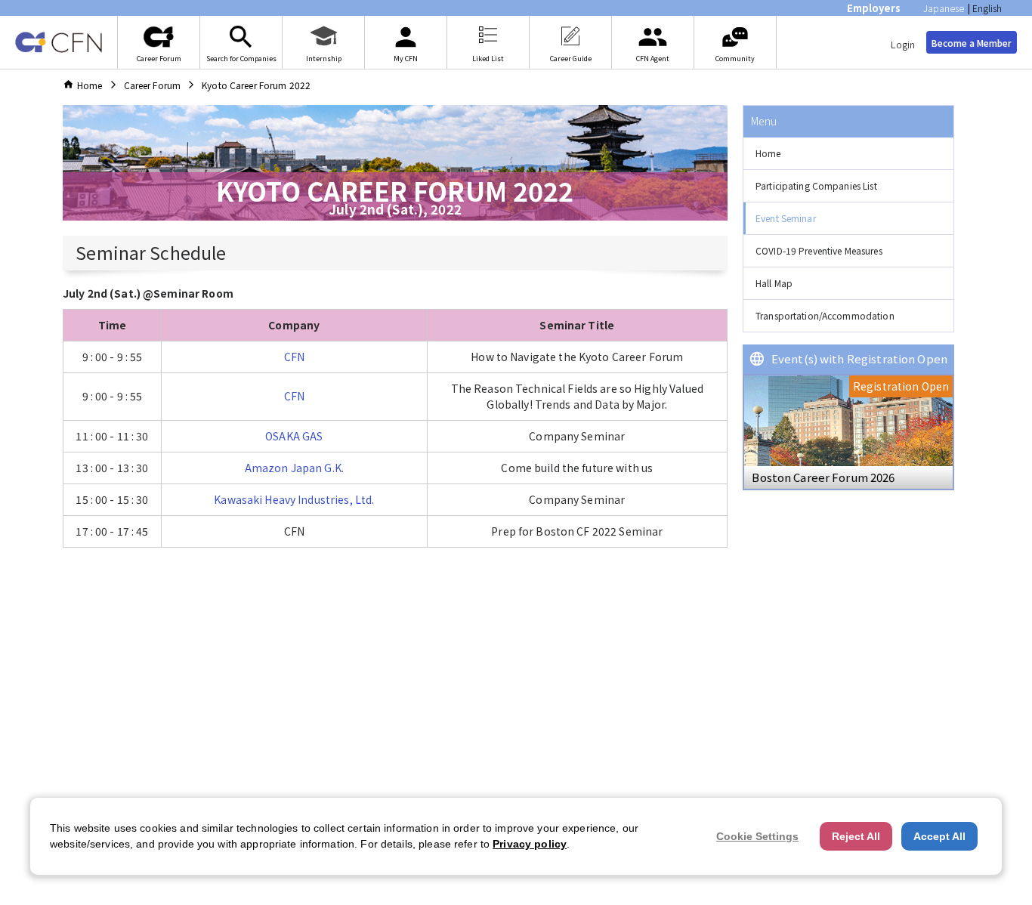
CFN (294, 356)
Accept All (939, 836)
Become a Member (972, 42)
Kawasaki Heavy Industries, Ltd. (294, 499)
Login (903, 44)
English (987, 8)
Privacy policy (530, 844)
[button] (848, 153)
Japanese (943, 8)
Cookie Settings (757, 836)
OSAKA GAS (294, 435)
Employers (874, 8)
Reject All (856, 836)
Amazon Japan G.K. (294, 467)
